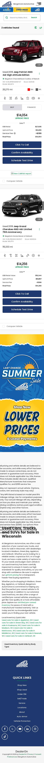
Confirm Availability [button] (22, 152)
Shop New (22, 685)
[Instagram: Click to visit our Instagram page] (35, 729)
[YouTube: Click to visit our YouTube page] (19, 729)
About (22, 712)
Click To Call (22, 144)
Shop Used (22, 689)
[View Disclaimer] (39, 98)
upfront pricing (12, 575)
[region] (22, 131)
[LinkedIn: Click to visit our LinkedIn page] (27, 729)
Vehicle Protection (22, 721)
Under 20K (22, 694)
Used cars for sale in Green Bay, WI (20, 621)
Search (34, 17)
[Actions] (39, 73)
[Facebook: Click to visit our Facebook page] (4, 729)
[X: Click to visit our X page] (12, 729)
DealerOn (23, 754)
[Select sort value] (40, 28)
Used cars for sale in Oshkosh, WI (20, 636)
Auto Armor (22, 716)
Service (22, 703)
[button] (41, 51)
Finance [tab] (31, 107)
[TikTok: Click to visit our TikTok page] (4, 737)
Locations (22, 707)
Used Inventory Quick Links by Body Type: (20, 645)
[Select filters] (35, 27)
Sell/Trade (22, 698)
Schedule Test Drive (22, 160)
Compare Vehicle (14, 181)
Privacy (30, 754)
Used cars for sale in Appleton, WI (17, 620)
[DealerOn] (22, 751)
